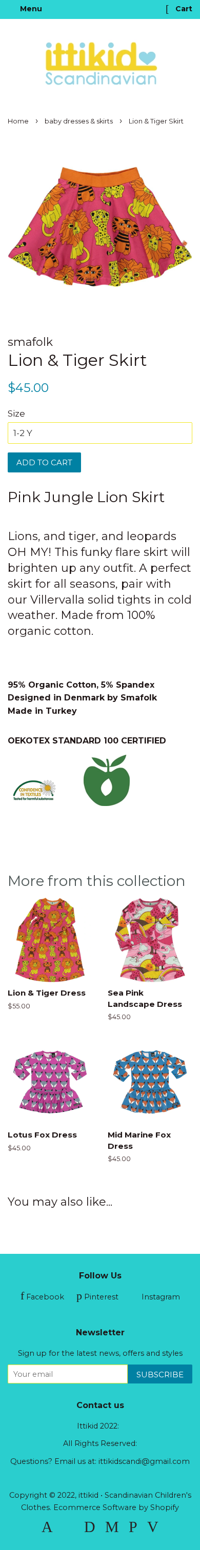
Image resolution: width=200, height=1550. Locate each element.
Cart (182, 8)
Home (18, 121)
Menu (30, 8)
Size (16, 413)
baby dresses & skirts (79, 121)
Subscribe (160, 1374)
